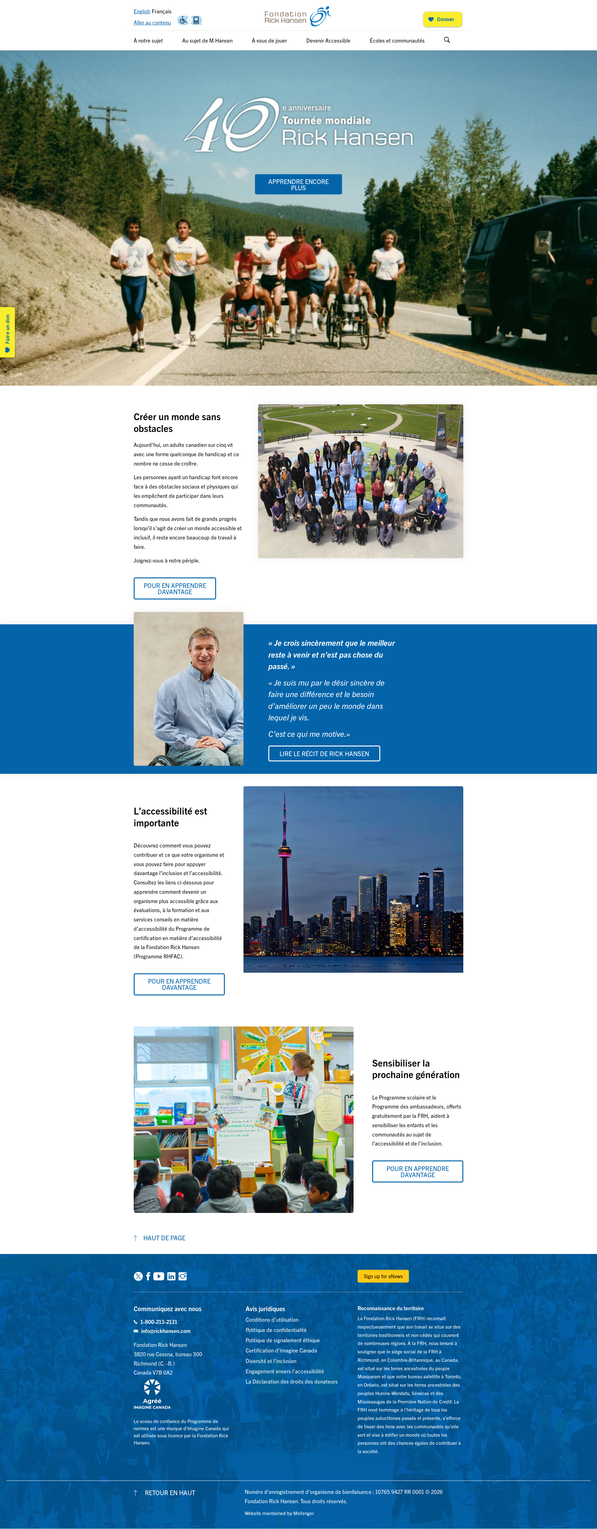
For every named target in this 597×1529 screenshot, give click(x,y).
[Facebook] (148, 1276)
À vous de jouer (269, 40)
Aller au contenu (152, 22)
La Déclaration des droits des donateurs (292, 1381)
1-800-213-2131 (159, 1321)
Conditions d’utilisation (272, 1319)
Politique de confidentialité (276, 1329)
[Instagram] (182, 1276)
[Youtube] (158, 1276)
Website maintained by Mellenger (279, 1513)
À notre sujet (148, 40)
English (142, 11)
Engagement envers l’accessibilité (285, 1371)
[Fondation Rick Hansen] (298, 16)
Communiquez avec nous (167, 1308)
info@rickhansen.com (166, 1330)
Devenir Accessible (328, 40)
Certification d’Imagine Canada (281, 1350)
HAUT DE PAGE (164, 1238)
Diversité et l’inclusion (271, 1360)
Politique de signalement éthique (283, 1340)
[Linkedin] (171, 1276)
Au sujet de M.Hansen (207, 40)
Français (162, 11)
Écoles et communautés (397, 40)
